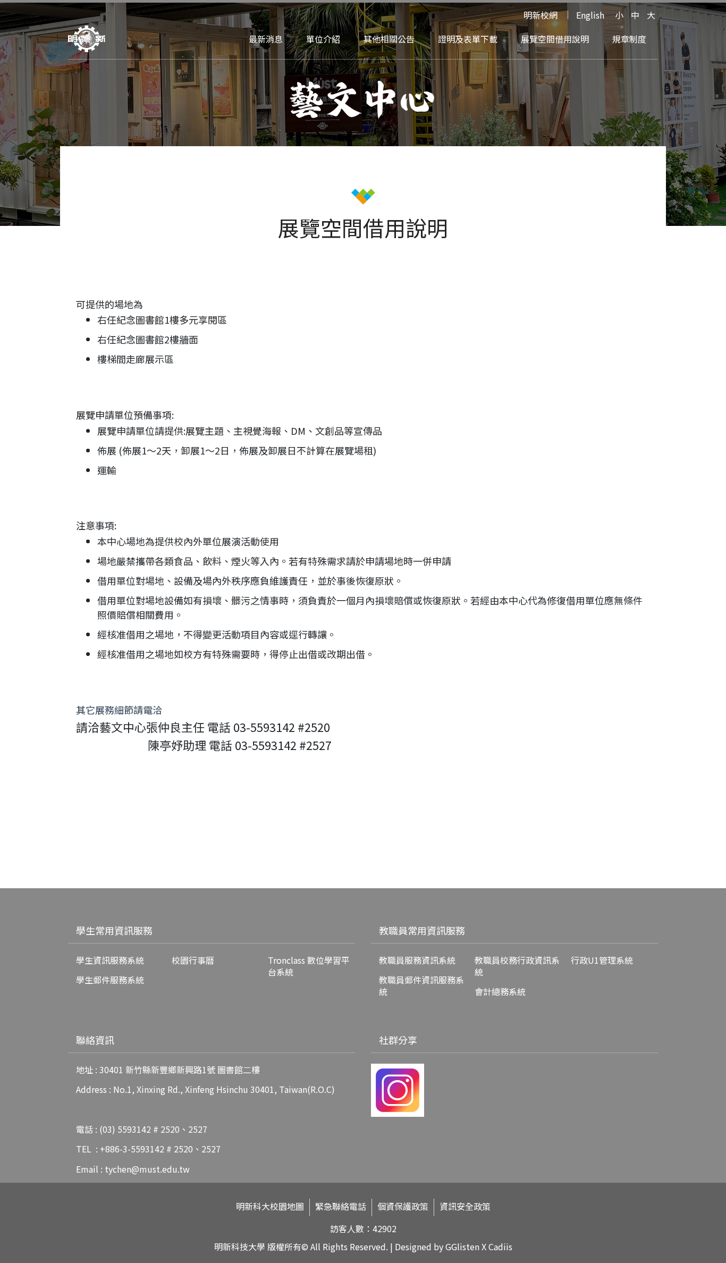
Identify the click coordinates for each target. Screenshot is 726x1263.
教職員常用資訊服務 (422, 930)
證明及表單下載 (467, 38)
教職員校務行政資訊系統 (517, 966)
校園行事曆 (193, 960)
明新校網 (541, 15)
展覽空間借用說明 (555, 38)
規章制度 (629, 38)
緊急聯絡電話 (340, 1206)
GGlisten (462, 1246)
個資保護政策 (402, 1206)
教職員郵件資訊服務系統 (421, 985)
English (590, 15)
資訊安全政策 (465, 1206)
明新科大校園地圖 (270, 1206)
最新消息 (266, 38)
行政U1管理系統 (602, 960)
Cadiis (500, 1246)
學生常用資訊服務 (114, 930)
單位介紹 (323, 38)
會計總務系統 (500, 991)
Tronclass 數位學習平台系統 (309, 966)
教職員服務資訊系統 (417, 960)
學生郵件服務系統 (110, 979)
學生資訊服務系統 (110, 960)
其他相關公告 (389, 38)
